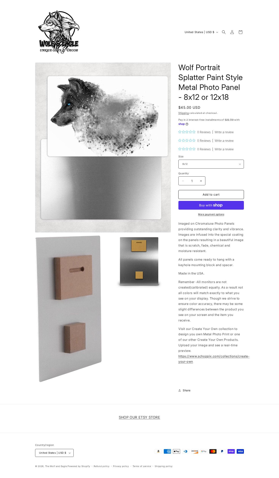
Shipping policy (164, 466)
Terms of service (142, 466)
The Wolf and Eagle (56, 466)
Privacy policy (121, 466)
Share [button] (187, 390)
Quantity (183, 173)
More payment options (211, 214)
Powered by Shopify (79, 466)
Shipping (183, 113)
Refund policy (101, 466)
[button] (224, 32)
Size (181, 156)
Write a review (224, 132)
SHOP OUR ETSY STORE (139, 417)
